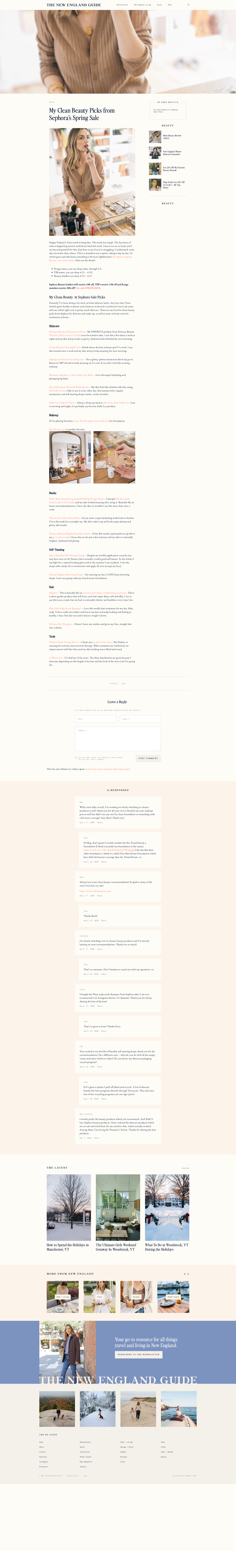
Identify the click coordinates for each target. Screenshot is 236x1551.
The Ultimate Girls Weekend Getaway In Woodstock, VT (116, 1247)
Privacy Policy (72, 1476)
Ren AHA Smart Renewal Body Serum (69, 387)
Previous (114, 684)
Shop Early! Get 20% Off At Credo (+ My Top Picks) (174, 185)
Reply (100, 822)
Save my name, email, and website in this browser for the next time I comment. (100, 758)
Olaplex (53, 592)
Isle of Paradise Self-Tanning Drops (66, 555)
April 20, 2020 (91, 1099)
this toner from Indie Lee (116, 402)
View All (185, 1168)
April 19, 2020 (87, 1067)
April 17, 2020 (87, 822)
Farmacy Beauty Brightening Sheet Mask (69, 533)
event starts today (65, 260)
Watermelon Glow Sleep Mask (64, 518)
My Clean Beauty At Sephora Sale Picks (166, 111)
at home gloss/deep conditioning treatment (105, 592)
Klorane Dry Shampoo (60, 624)
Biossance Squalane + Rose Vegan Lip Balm (71, 375)
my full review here (102, 642)
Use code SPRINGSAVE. (88, 288)
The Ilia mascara (57, 429)
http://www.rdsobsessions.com (95, 891)
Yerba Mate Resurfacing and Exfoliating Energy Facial (76, 498)
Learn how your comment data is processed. (108, 769)
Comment (82, 730)
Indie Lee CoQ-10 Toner (61, 402)
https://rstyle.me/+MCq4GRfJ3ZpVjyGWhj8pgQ (109, 849)
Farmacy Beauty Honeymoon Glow (67, 331)
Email (126, 719)
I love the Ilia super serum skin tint (91, 420)
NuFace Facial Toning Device (64, 642)
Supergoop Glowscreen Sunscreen (66, 359)
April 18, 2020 (91, 862)
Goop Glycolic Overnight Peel (64, 347)
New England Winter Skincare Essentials (172, 152)
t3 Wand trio (55, 657)
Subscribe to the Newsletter (139, 1354)
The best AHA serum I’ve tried (65, 335)
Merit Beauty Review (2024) (172, 136)
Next (124, 684)
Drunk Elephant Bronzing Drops (66, 574)
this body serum (57, 390)
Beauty (52, 260)
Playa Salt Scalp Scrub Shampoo (65, 608)
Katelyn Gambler (185, 1476)
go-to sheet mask (61, 537)
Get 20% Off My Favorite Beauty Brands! (174, 168)
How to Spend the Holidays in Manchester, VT (68, 1247)
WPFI (195, 1476)
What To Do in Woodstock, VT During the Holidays (166, 1247)
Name (81, 719)
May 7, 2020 (85, 1138)
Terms (85, 1476)
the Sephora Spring (122, 256)
